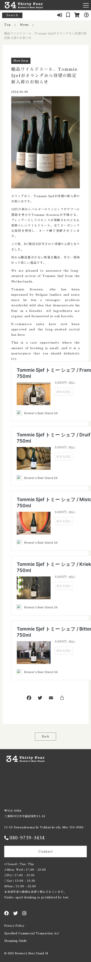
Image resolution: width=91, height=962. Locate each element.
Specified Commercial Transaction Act (31, 933)
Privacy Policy (14, 925)
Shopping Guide (15, 940)
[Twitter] (40, 699)
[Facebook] (29, 699)
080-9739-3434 (27, 838)
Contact (45, 851)
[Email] (51, 699)
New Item (20, 60)
